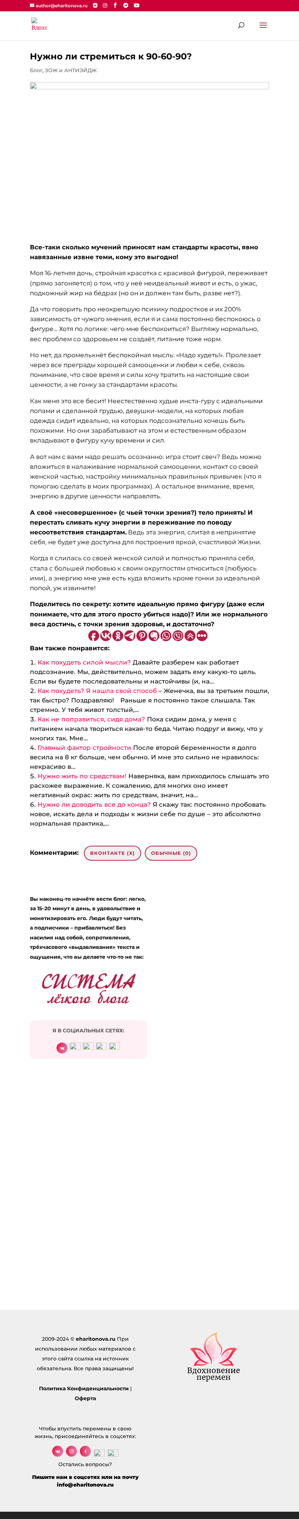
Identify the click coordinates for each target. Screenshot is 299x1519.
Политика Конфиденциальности (84, 1388)
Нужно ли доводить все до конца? (94, 804)
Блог (36, 70)
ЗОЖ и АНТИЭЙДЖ (71, 70)
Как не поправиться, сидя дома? (91, 719)
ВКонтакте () (112, 853)
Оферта (85, 1398)
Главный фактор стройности (84, 747)
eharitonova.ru (96, 1339)
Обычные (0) (171, 853)
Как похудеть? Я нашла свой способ (97, 690)
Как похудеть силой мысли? (84, 662)
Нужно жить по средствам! (82, 776)
